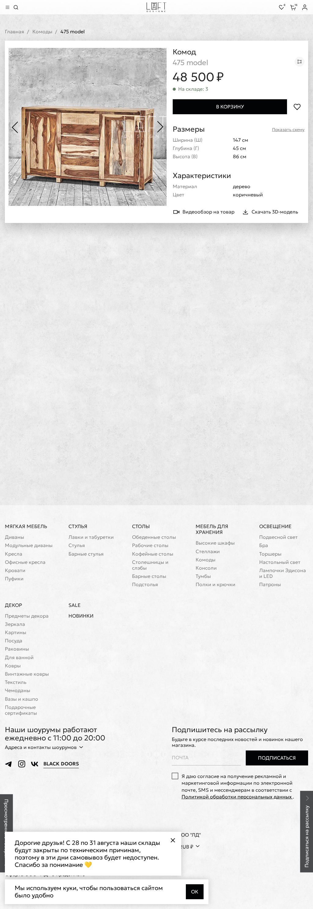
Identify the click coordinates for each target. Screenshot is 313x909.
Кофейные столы (152, 554)
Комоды (42, 32)
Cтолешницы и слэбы (150, 565)
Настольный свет (279, 562)
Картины (15, 632)
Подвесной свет (278, 537)
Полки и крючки (215, 584)
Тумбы (203, 576)
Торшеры (270, 554)
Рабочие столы (150, 545)
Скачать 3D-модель (275, 212)
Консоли (206, 568)
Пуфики (14, 579)
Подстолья (145, 584)
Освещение (275, 526)
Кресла (13, 554)
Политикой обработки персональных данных (237, 797)
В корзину (230, 107)
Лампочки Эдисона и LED (282, 573)
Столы (141, 526)
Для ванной (19, 657)
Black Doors (61, 764)
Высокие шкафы (215, 543)
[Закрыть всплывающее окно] (172, 840)
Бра (263, 545)
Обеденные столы (154, 537)
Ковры (13, 666)
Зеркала (15, 624)
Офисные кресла (25, 562)
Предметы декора (27, 616)
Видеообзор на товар (208, 212)
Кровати (15, 570)
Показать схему (288, 129)
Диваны (14, 537)
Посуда (13, 641)
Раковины (17, 649)
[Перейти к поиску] (15, 7)
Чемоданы (17, 690)
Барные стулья (86, 554)
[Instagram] (22, 764)
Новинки (81, 616)
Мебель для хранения (212, 529)
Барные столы (149, 576)
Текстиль (15, 682)
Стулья (77, 526)
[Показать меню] (7, 7)
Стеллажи (208, 551)
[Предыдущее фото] (14, 127)
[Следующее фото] (160, 127)
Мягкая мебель (26, 526)
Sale (74, 605)
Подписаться (277, 758)
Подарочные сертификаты (21, 710)
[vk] (35, 764)
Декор (13, 605)
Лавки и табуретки (91, 537)
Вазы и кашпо (21, 699)
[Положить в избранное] (296, 106)
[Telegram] (9, 764)
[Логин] (304, 7)
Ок (194, 892)
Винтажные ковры (27, 674)
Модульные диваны (29, 545)
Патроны (270, 584)
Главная (14, 32)
